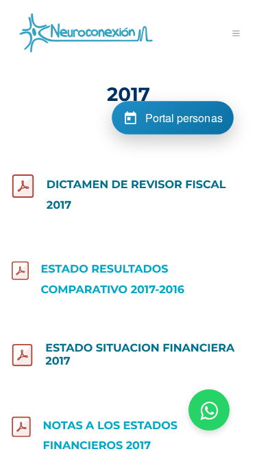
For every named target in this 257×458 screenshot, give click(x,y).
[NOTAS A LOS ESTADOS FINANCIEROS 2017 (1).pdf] (21, 427)
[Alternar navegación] (236, 33)
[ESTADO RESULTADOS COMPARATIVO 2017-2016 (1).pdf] (20, 270)
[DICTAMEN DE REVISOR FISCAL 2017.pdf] (23, 186)
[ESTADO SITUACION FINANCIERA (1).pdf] (22, 355)
